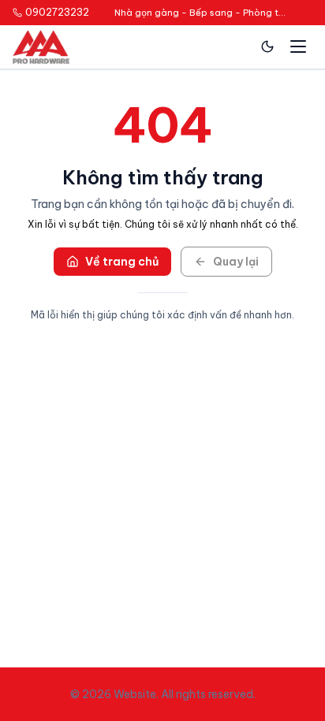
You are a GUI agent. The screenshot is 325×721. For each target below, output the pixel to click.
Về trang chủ (122, 262)
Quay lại (236, 262)
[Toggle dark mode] (267, 46)
